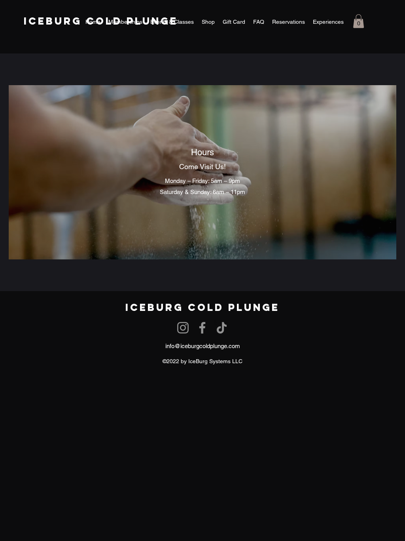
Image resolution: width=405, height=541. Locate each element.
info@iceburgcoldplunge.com (202, 346)
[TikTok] (221, 327)
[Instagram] (183, 327)
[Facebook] (202, 327)
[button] (358, 21)
